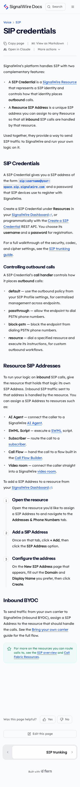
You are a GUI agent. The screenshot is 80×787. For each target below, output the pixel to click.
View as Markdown (50, 43)
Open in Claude (19, 49)
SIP (18, 22)
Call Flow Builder (28, 458)
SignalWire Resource (60, 82)
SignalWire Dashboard (30, 215)
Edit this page (43, 734)
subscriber (17, 444)
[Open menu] (73, 7)
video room (46, 471)
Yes (50, 719)
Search (57, 6)
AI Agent (34, 423)
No (67, 719)
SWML (56, 430)
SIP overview (47, 653)
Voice (7, 22)
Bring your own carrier (50, 629)
